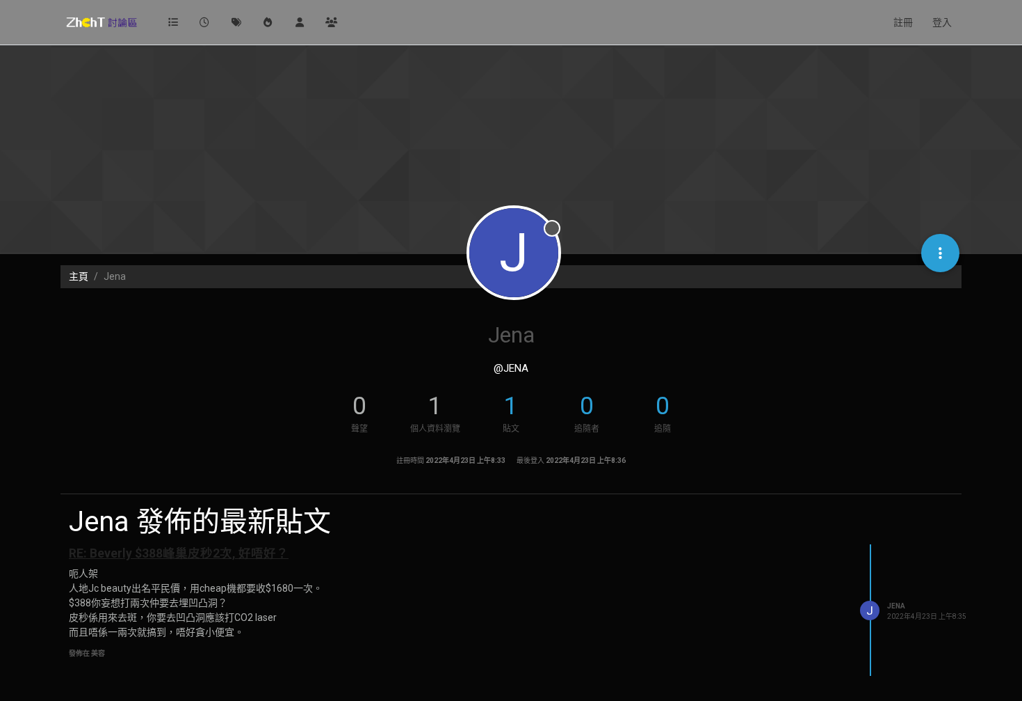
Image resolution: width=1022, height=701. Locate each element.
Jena (896, 606)
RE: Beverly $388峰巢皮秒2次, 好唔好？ (179, 553)
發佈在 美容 (87, 653)
